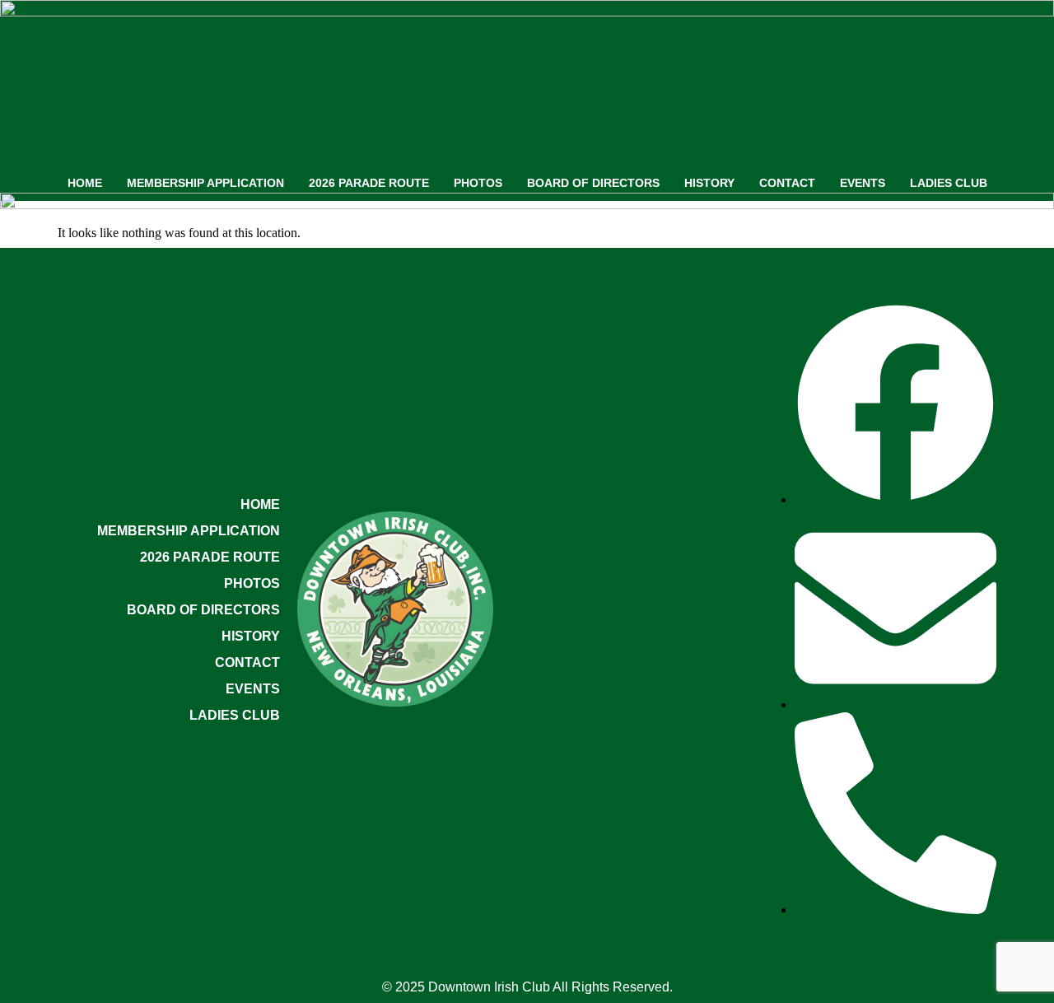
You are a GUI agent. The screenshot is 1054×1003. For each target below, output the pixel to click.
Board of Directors (593, 182)
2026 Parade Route (369, 182)
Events (862, 182)
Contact (787, 182)
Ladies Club (948, 182)
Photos (478, 182)
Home (85, 182)
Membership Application (205, 182)
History (709, 182)
